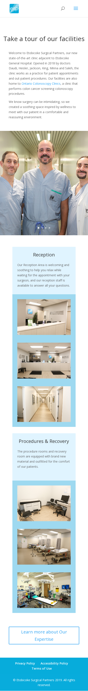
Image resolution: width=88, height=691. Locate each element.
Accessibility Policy (54, 663)
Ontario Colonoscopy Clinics (41, 83)
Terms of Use (42, 668)
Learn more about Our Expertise (44, 635)
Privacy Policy (25, 663)
